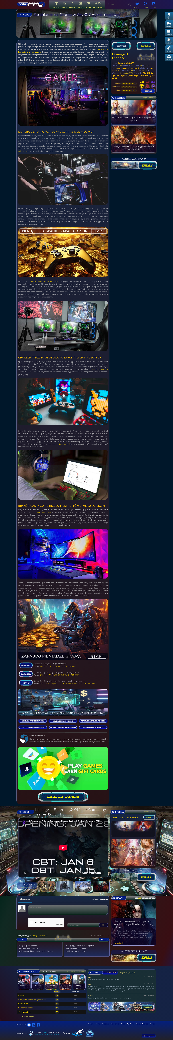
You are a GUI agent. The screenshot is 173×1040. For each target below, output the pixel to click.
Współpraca (115, 1024)
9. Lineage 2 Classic (25, 1008)
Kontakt (152, 1024)
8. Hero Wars (23, 1004)
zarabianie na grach (100, 369)
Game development (43, 512)
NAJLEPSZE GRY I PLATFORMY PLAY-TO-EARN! (58, 666)
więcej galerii (149, 812)
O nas (98, 1024)
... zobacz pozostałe (25, 1016)
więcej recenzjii (149, 98)
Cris (89, 977)
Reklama (91, 1024)
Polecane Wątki (110, 973)
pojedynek (97, 7)
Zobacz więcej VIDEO (27, 887)
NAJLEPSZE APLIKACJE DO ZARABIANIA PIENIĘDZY (59, 675)
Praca (123, 1024)
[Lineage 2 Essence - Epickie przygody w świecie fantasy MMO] (133, 152)
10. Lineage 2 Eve (24, 1012)
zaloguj (137, 7)
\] (153, 898)
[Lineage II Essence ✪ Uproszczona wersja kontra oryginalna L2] (133, 123)
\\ (139, 898)
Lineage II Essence (120, 56)
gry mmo (56, 7)
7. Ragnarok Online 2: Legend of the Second (35, 999)
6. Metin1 (21, 995)
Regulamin (130, 1024)
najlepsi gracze (24, 151)
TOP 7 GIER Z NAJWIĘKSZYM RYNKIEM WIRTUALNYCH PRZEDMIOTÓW (67, 683)
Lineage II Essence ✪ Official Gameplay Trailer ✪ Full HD (70, 811)
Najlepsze (95, 899)
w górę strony (150, 1036)
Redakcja (105, 1024)
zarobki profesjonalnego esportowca (45, 281)
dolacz (145, 7)
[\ (136, 898)
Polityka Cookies (142, 1024)
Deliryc (90, 996)
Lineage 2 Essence (125, 817)
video (80, 7)
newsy (64, 7)
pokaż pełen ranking (76, 971)
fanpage (153, 7)
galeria (88, 7)
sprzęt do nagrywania (61, 444)
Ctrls (89, 984)
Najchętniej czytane (128, 973)
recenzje (72, 7)
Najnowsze (104, 899)
